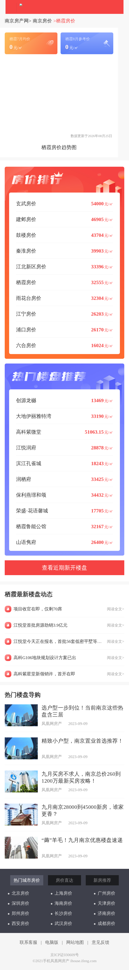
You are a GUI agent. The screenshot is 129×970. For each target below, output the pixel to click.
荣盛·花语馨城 (64, 511)
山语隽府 (64, 542)
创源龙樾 (64, 400)
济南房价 (106, 913)
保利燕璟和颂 (64, 495)
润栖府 (64, 479)
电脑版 (51, 942)
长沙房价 (63, 913)
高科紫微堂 (64, 432)
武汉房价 (63, 923)
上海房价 (63, 893)
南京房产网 (17, 20)
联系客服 (28, 942)
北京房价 (20, 893)
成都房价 (106, 923)
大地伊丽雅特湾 (64, 416)
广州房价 (106, 893)
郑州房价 (20, 913)
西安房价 (20, 923)
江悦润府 (64, 447)
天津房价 (106, 903)
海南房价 (63, 903)
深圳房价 (20, 903)
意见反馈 (100, 942)
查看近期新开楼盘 (64, 568)
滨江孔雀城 (64, 463)
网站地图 (75, 942)
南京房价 (42, 20)
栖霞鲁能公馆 (64, 526)
